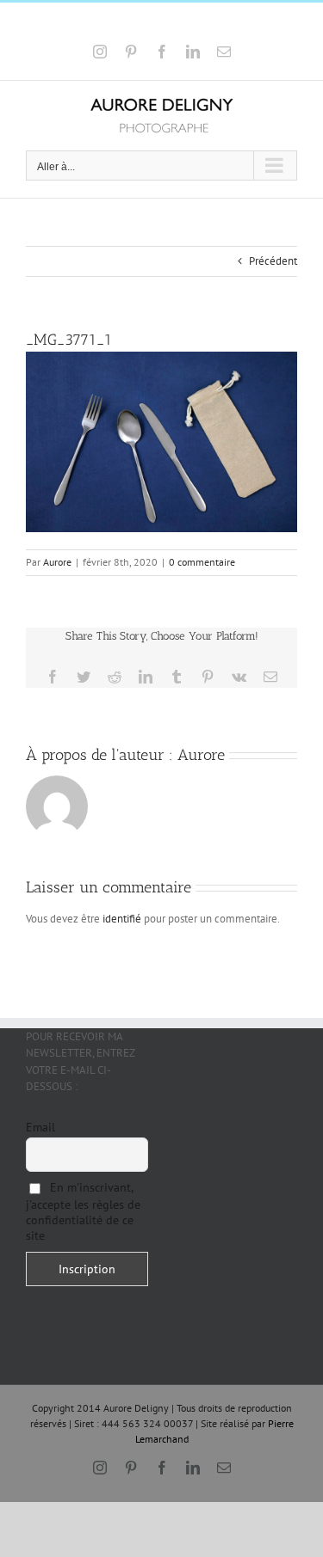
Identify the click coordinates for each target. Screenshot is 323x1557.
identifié (121, 918)
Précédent (273, 261)
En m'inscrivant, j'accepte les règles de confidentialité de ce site (83, 1211)
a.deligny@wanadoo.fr (210, 23)
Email (40, 1127)
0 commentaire (202, 561)
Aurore (57, 561)
